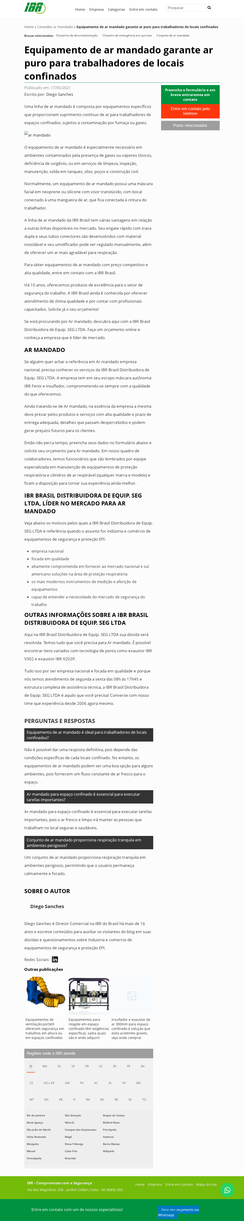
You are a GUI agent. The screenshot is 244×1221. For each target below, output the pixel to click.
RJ (31, 1066)
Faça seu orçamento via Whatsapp (178, 1212)
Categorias (116, 9)
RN (88, 1100)
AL (110, 1083)
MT (32, 1100)
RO (102, 1100)
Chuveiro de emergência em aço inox (127, 35)
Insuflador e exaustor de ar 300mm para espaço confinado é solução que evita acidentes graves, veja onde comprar (131, 1028)
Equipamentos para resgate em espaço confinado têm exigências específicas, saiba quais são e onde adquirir (89, 1028)
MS (46, 1100)
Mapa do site (206, 1184)
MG (44, 1066)
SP (73, 1066)
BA (143, 1066)
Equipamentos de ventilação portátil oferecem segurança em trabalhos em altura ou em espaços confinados (44, 1028)
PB (61, 1100)
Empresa (96, 9)
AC (96, 1083)
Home (80, 9)
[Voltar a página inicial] (35, 7)
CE (31, 1083)
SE (130, 1100)
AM (67, 1083)
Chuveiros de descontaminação (77, 35)
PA (82, 1083)
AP (124, 1083)
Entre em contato (143, 9)
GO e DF (49, 1083)
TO (144, 1100)
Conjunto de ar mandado (173, 35)
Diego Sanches (59, 94)
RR (116, 1100)
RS (115, 1066)
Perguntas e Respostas (59, 721)
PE (128, 1066)
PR (87, 1066)
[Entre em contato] (37, 134)
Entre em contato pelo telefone (190, 111)
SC (101, 1066)
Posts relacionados (190, 125)
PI (74, 1100)
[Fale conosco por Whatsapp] (227, 1190)
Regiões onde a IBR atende (51, 1053)
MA (138, 1083)
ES (59, 1066)
